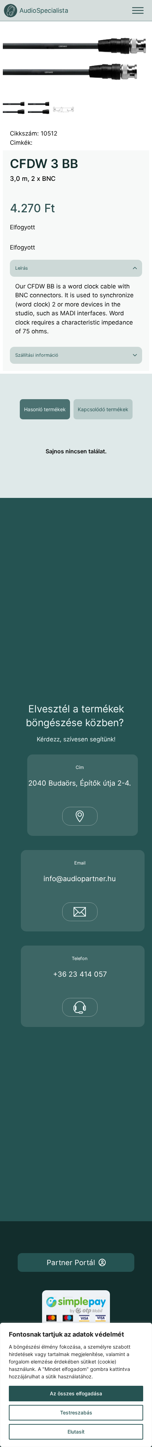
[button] (139, 33)
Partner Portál (71, 1262)
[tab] (45, 409)
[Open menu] (137, 10)
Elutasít (76, 1432)
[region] (76, 1385)
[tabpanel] (76, 451)
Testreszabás (76, 1412)
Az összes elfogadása (76, 1393)
